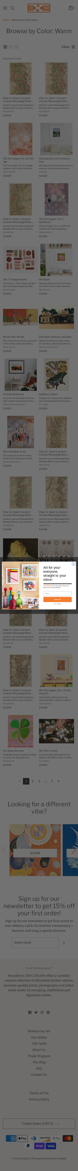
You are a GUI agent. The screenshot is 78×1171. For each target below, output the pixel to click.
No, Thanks (57, 604)
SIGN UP (57, 599)
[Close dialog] (73, 564)
